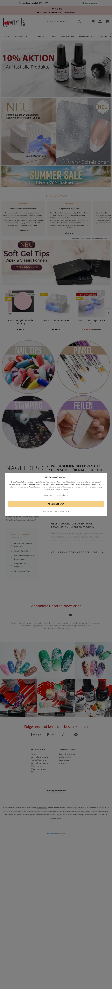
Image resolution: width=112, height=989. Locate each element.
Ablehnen (48, 495)
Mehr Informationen (59, 489)
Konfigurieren (62, 495)
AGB (67, 511)
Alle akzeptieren (56, 503)
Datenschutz (59, 511)
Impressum (47, 511)
